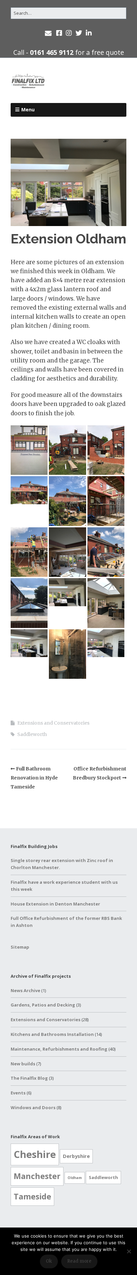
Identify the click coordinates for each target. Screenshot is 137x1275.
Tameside (32, 1196)
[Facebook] (59, 33)
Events (18, 1093)
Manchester (37, 1176)
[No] (128, 1251)
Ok (49, 1261)
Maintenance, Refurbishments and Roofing (59, 1049)
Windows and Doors (33, 1107)
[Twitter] (78, 33)
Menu (28, 109)
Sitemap (20, 947)
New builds (23, 1064)
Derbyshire (76, 1156)
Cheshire (35, 1154)
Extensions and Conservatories (53, 723)
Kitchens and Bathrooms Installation (52, 1034)
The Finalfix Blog (29, 1078)
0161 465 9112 (51, 52)
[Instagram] (69, 33)
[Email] (49, 33)
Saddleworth (32, 734)
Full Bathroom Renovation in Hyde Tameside (34, 778)
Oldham (75, 1177)
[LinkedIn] (88, 33)
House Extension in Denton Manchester (55, 904)
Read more (79, 1261)
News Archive (25, 990)
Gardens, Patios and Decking (43, 1005)
